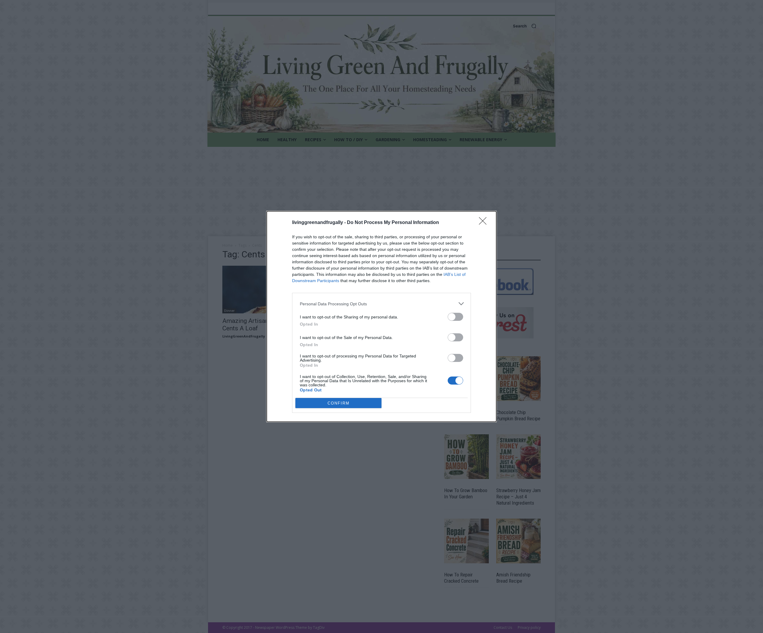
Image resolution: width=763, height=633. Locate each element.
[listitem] (381, 304)
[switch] (455, 317)
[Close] (484, 222)
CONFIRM (339, 403)
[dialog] (381, 316)
